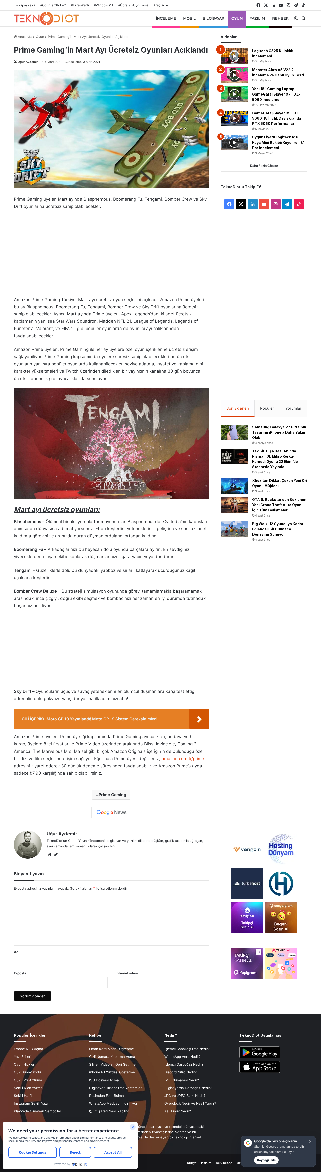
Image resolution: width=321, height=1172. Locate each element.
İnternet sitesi (127, 973)
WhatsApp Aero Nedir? (182, 1057)
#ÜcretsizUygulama (133, 5)
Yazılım (257, 18)
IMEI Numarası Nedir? (181, 1080)
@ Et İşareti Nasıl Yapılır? (109, 1111)
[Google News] (111, 812)
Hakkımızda (223, 1163)
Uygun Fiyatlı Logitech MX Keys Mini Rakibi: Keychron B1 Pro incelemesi (278, 142)
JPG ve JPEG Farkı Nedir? (184, 1096)
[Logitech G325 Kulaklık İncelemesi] (234, 56)
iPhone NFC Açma (28, 1049)
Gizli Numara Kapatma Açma (112, 1057)
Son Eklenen (237, 408)
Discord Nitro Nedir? (180, 1072)
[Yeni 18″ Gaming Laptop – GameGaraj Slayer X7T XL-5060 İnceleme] (234, 94)
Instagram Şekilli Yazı (31, 1103)
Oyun (237, 18)
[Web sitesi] (50, 854)
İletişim (205, 1163)
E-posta (20, 973)
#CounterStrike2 (53, 5)
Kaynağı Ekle (266, 1160)
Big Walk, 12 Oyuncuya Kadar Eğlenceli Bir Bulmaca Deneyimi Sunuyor (277, 529)
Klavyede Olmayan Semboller (37, 1111)
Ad (16, 952)
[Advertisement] (111, 251)
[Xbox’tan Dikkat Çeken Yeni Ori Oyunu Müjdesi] (234, 486)
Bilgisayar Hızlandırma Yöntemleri (115, 1088)
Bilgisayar (213, 18)
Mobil (189, 18)
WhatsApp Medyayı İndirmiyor (113, 1103)
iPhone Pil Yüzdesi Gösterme (112, 1072)
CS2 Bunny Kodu (27, 1072)
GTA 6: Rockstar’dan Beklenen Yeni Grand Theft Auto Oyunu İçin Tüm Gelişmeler (279, 504)
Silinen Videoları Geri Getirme (112, 1064)
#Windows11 (103, 5)
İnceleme (166, 18)
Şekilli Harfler (24, 1096)
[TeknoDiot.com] (46, 18)
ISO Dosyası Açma (104, 1080)
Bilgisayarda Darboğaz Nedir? (188, 1088)
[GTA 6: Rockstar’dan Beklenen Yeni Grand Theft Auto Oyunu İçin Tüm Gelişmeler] (234, 505)
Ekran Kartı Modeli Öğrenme (111, 1049)
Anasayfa (24, 37)
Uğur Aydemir (28, 62)
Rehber (280, 18)
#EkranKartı (80, 5)
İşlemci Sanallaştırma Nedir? (187, 1049)
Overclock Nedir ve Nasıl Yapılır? (190, 1103)
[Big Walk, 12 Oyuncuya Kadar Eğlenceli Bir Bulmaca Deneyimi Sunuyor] (234, 529)
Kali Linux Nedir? (177, 1111)
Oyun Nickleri (24, 1064)
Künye (192, 1163)
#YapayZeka (25, 5)
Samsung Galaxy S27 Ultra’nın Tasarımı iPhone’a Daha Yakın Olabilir (279, 432)
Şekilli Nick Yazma (28, 1088)
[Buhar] (56, 854)
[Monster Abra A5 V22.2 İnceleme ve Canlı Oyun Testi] (234, 75)
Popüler (267, 408)
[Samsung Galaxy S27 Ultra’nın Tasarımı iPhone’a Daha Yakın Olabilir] (234, 432)
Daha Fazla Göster (264, 166)
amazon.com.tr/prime (183, 758)
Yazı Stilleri (22, 1057)
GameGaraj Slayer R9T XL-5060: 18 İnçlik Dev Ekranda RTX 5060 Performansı (276, 118)
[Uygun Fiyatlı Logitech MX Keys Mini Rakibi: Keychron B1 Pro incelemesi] (234, 142)
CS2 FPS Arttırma (28, 1080)
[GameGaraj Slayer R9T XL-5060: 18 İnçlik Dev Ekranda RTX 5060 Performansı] (234, 118)
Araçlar (158, 5)
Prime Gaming (112, 794)
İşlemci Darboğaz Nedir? (183, 1064)
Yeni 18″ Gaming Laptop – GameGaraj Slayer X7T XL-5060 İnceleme (276, 94)
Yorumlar (293, 408)
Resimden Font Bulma (106, 1096)
